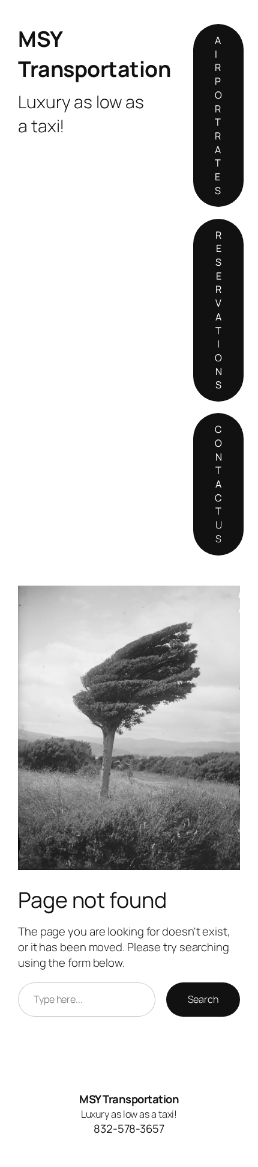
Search (203, 999)
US (218, 484)
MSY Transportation (94, 54)
